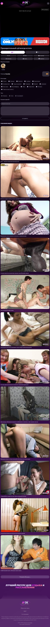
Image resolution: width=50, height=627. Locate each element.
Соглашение (25, 614)
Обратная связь (25, 608)
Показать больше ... (25, 577)
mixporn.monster (27, 622)
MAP (25, 611)
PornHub (8, 74)
